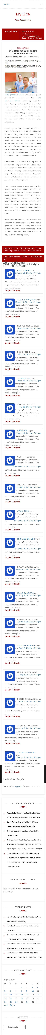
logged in (18, 786)
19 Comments (33, 57)
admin (9, 57)
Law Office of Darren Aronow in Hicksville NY (23, 258)
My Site (23, 14)
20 (11, 998)
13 (11, 995)
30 (27, 1002)
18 (38, 995)
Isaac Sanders (25, 593)
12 (5, 995)
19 (5, 998)
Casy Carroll (25, 270)
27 (11, 1002)
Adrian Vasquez (26, 300)
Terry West (23, 378)
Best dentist (23, 48)
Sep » (12, 1005)
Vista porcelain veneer (14, 95)
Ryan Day (22, 431)
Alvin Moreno (11, 840)
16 (27, 995)
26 (5, 1002)
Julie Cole (23, 511)
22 (22, 998)
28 (16, 1002)
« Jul (6, 1005)
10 (33, 991)
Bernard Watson (12, 853)
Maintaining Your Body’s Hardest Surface (23, 52)
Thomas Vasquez (26, 752)
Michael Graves (26, 539)
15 (22, 995)
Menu (7, 4)
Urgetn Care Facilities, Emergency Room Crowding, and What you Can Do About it (22, 249)
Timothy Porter (26, 645)
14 (16, 995)
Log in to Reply (12, 291)
